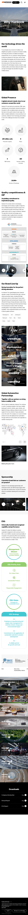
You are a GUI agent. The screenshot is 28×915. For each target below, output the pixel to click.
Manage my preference (19, 910)
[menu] (24, 2)
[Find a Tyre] (21, 2)
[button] (3, 270)
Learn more (4, 907)
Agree (8, 910)
